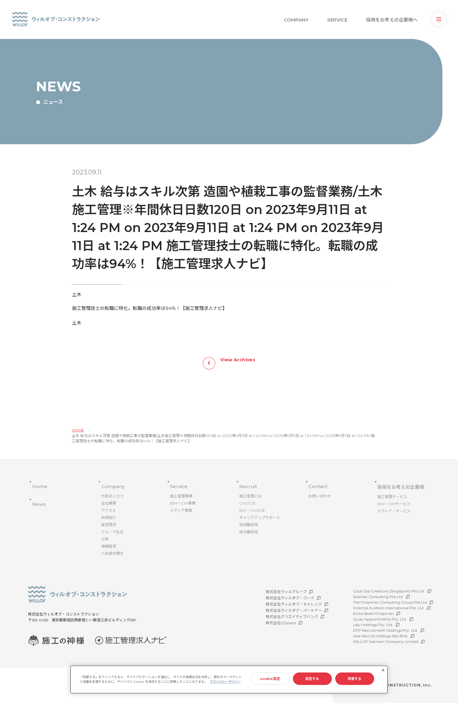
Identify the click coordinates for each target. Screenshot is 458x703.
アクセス (108, 510)
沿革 (105, 539)
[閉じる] (383, 670)
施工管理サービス (392, 496)
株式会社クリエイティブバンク (292, 616)
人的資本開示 (112, 553)
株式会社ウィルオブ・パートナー (294, 610)
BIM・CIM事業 (183, 503)
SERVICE (337, 20)
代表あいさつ (112, 496)
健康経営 (108, 546)
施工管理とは (250, 496)
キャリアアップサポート (259, 517)
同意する (354, 679)
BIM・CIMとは (252, 510)
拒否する (312, 679)
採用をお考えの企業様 (400, 487)
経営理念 (108, 524)
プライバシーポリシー (225, 682)
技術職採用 (248, 524)
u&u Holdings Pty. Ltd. (373, 624)
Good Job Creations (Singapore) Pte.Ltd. (389, 591)
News (39, 504)
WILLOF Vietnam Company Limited (385, 641)
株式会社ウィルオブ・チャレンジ (294, 604)
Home (39, 486)
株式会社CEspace (281, 622)
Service (179, 486)
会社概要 (108, 503)
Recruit (248, 486)
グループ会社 (112, 532)
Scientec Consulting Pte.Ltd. (378, 596)
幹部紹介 (108, 517)
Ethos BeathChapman (373, 613)
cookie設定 (270, 679)
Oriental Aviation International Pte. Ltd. (388, 608)
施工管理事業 (181, 496)
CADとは (247, 503)
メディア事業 (181, 510)
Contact (317, 486)
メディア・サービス (394, 511)
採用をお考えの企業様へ (391, 20)
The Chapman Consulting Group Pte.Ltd (390, 602)
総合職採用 (248, 532)
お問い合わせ (319, 496)
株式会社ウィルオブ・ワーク (290, 598)
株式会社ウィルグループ (286, 591)
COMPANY (296, 20)
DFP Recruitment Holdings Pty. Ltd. (385, 630)
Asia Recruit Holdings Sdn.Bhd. (380, 636)
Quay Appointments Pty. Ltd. (380, 619)
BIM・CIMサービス (393, 503)
